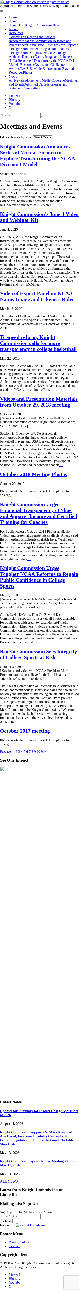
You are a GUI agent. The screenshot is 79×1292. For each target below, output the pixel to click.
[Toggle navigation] (2, 11)
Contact (14, 1246)
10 (38, 751)
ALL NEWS (9, 1181)
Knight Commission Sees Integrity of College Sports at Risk (38, 654)
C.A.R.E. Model (31, 68)
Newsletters (32, 88)
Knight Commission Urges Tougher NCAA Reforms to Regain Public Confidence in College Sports (39, 577)
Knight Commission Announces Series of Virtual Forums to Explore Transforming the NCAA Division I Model (37, 155)
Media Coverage (53, 80)
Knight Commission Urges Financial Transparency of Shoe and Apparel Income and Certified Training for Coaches (38, 513)
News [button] (13, 76)
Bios (56, 25)
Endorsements (52, 68)
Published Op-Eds (36, 84)
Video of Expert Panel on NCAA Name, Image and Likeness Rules (37, 296)
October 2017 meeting (25, 731)
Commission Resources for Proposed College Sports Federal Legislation (43, 47)
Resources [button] (16, 33)
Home (13, 17)
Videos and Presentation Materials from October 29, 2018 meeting (39, 402)
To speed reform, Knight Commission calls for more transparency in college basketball (38, 343)
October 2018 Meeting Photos (33, 474)
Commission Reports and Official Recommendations (32, 39)
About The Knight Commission (31, 25)
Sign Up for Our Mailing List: (28, 1212)
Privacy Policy (19, 1242)
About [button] (13, 21)
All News (15, 80)
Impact (13, 29)
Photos (27, 72)
